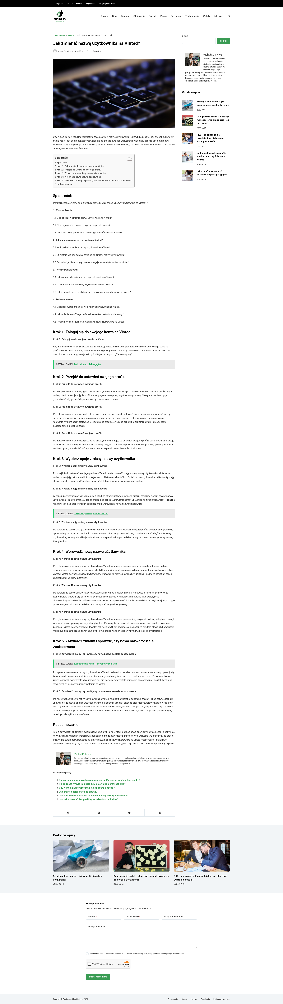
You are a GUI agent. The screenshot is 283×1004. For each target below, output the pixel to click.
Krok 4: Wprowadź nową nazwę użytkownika (79, 177)
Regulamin (90, 4)
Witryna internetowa (173, 916)
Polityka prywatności (107, 4)
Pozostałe (97, 51)
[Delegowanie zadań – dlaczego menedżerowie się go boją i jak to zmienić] (187, 120)
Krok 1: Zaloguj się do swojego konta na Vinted (80, 166)
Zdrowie (218, 16)
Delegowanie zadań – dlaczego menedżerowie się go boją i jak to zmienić (213, 120)
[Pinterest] (129, 813)
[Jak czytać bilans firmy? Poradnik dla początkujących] (187, 175)
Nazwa (92, 916)
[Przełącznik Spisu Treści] (128, 158)
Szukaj (185, 36)
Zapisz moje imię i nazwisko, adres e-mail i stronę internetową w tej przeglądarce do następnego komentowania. (138, 954)
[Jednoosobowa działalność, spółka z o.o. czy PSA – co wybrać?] (187, 157)
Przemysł (176, 16)
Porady (153, 16)
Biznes (104, 16)
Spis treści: (62, 162)
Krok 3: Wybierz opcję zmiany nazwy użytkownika (81, 173)
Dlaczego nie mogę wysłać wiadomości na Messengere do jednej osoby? (99, 780)
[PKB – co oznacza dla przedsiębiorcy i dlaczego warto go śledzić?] (187, 138)
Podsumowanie (64, 184)
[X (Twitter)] (99, 813)
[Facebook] (68, 813)
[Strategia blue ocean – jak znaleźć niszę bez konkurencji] (187, 105)
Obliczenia (139, 16)
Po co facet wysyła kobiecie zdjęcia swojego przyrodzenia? (92, 784)
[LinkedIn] (160, 813)
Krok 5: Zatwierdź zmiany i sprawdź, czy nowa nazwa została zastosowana (94, 180)
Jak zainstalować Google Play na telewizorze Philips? (89, 799)
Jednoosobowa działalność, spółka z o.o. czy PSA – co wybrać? (211, 156)
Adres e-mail (133, 916)
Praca (163, 16)
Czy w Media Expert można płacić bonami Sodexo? (87, 787)
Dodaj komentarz (97, 926)
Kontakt (79, 4)
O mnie (70, 4)
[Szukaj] (229, 16)
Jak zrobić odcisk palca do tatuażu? (78, 791)
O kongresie (58, 4)
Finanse (125, 16)
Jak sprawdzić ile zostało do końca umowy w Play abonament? (93, 795)
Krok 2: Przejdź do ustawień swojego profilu (79, 170)
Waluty (206, 16)
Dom (114, 16)
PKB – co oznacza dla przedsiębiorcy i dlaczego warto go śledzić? (210, 138)
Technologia (192, 16)
